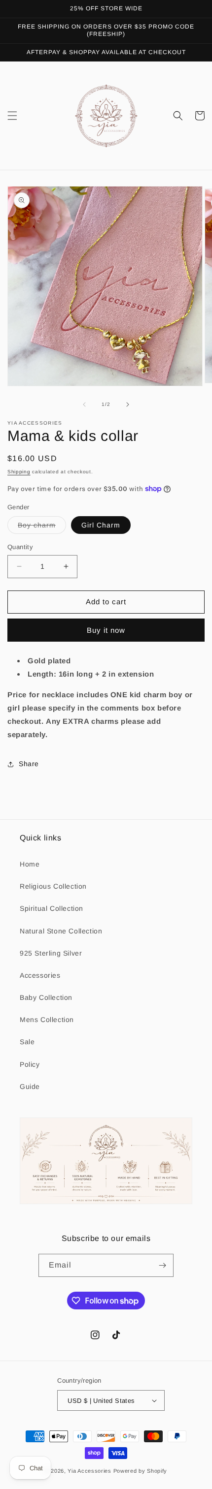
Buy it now (106, 630)
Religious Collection (53, 886)
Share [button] (29, 764)
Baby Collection (46, 997)
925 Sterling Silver (51, 953)
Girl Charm (100, 525)
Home (29, 864)
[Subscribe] (162, 1265)
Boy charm (42, 527)
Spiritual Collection (51, 908)
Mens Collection (47, 1020)
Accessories (40, 975)
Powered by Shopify (140, 1471)
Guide (30, 1086)
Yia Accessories (90, 1471)
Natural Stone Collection (61, 931)
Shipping (19, 471)
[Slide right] (128, 404)
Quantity (20, 547)
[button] (12, 115)
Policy (30, 1064)
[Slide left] (84, 404)
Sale (27, 1042)
